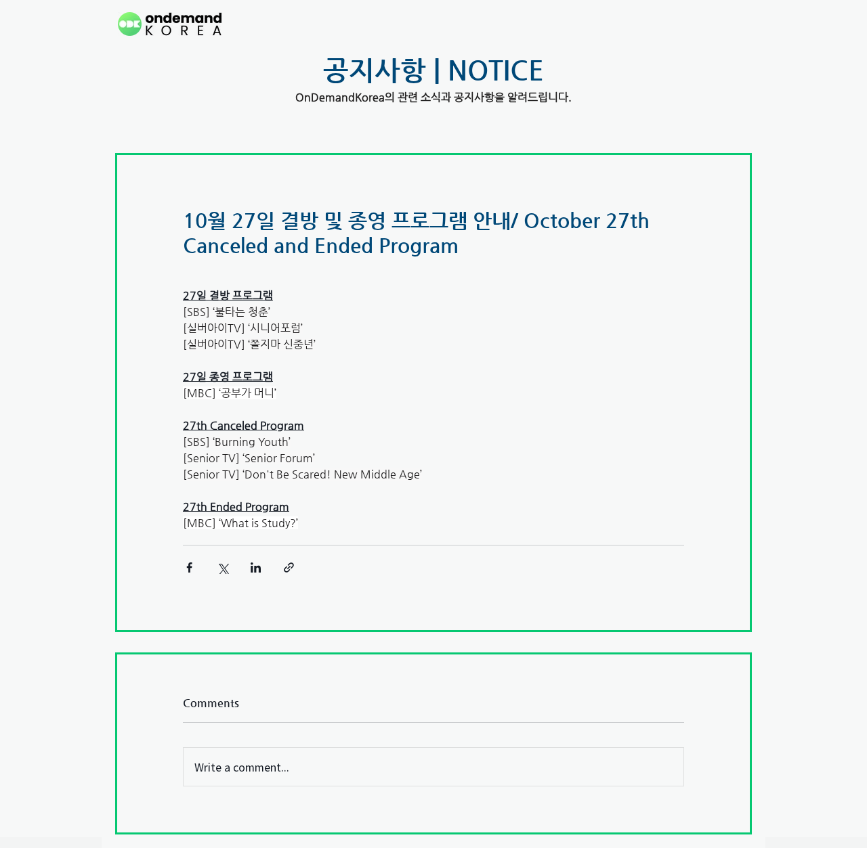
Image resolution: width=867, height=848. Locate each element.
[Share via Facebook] (189, 567)
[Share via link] (288, 567)
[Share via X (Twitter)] (222, 567)
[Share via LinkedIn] (255, 567)
